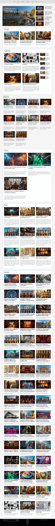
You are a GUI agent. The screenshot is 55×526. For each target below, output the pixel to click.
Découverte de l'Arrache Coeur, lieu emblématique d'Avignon (26, 450)
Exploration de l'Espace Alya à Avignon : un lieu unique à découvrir (20, 108)
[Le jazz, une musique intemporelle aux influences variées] (43, 35)
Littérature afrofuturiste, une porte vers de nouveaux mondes (43, 466)
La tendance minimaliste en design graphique (30, 63)
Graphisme (22, 1)
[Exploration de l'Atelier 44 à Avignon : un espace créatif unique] (33, 118)
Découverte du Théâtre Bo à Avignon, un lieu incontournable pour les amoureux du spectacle (43, 421)
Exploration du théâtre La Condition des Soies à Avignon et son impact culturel (21, 141)
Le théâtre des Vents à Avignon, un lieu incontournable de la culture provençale (11, 11)
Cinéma (33, 1)
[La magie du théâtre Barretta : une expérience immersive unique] (42, 63)
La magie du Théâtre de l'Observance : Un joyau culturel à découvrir (33, 108)
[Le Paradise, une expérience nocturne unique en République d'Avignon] (11, 429)
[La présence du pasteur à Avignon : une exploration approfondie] (43, 444)
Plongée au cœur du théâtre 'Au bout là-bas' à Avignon (12, 84)
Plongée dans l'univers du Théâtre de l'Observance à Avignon (48, 23)
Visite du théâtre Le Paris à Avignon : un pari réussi (42, 217)
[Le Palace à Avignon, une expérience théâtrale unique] (11, 251)
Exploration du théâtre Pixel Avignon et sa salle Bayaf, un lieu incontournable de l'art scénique (11, 421)
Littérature (28, 1)
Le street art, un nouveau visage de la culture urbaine (48, 59)
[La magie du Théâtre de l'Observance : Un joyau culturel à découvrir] (33, 101)
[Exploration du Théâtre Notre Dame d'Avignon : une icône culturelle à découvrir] (11, 35)
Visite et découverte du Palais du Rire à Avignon (8, 107)
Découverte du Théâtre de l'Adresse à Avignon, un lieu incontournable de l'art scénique (43, 406)
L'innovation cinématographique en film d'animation (37, 167)
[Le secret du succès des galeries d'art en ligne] (43, 505)
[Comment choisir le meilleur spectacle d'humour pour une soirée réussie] (15, 159)
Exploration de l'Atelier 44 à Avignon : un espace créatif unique (33, 124)
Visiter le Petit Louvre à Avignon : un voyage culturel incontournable (27, 258)
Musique (18, 1)
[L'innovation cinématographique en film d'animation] (39, 159)
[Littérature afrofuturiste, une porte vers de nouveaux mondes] (43, 459)
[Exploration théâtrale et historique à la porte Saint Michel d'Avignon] (30, 78)
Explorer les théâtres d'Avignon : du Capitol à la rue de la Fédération (27, 420)
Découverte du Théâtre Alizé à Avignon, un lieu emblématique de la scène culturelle (43, 238)
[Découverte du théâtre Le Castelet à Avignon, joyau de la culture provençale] (11, 231)
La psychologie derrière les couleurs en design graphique (12, 63)
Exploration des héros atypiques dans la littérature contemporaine (11, 496)
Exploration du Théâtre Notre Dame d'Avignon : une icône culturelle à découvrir (10, 42)
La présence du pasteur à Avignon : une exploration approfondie (43, 450)
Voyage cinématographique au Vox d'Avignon (11, 217)
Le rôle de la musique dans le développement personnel (26, 41)
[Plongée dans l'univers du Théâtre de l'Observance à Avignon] (40, 23)
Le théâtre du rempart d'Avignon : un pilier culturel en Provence (48, 73)
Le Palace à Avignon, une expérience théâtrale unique (10, 257)
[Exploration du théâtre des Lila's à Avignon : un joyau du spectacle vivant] (42, 68)
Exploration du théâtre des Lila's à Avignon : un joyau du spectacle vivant (48, 69)
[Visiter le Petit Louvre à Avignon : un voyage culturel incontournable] (27, 251)
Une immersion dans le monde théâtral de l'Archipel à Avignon (11, 466)
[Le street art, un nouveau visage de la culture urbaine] (42, 59)
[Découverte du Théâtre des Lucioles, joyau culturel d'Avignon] (45, 118)
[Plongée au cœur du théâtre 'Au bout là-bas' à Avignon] (12, 78)
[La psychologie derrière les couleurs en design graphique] (12, 58)
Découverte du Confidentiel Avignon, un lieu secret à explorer (27, 435)
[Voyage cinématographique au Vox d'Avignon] (11, 211)
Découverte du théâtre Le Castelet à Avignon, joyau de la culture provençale (11, 238)
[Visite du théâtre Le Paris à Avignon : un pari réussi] (43, 211)
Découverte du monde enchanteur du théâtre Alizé (9, 139)
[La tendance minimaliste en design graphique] (30, 58)
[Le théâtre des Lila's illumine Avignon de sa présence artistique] (40, 8)
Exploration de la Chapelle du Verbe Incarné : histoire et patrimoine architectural (42, 258)
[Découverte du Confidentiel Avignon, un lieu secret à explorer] (27, 429)
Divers (36, 1)
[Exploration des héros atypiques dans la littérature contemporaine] (11, 490)
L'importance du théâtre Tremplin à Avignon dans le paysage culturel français (27, 406)
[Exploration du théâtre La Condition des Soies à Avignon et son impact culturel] (21, 134)
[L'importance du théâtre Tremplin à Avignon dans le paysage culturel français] (27, 399)
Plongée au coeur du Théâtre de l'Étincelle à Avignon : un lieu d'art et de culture (48, 13)
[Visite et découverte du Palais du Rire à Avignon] (9, 101)
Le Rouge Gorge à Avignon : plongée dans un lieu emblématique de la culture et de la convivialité (43, 301)
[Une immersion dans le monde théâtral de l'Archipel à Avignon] (11, 459)
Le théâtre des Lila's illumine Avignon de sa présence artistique (48, 7)
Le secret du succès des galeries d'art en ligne (43, 511)
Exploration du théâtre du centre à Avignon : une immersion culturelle (11, 406)
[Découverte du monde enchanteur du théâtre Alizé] (9, 134)
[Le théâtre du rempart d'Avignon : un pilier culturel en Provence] (42, 72)
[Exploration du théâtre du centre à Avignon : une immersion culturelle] (11, 399)
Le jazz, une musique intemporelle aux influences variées (43, 41)
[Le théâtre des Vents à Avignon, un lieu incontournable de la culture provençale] (21, 118)
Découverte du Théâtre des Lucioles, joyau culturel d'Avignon (45, 124)
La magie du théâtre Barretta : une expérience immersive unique (48, 64)
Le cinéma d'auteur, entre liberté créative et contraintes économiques (48, 18)
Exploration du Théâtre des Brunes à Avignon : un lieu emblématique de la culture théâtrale (27, 376)
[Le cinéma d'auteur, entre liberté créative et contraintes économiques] (40, 18)
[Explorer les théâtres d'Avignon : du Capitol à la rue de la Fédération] (27, 414)
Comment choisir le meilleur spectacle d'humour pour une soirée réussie (15, 167)
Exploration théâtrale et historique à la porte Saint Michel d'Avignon (30, 84)
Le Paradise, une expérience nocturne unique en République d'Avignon (11, 436)
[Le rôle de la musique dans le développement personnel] (27, 35)
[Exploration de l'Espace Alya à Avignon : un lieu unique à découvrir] (21, 101)
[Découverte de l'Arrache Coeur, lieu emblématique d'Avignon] (27, 444)
